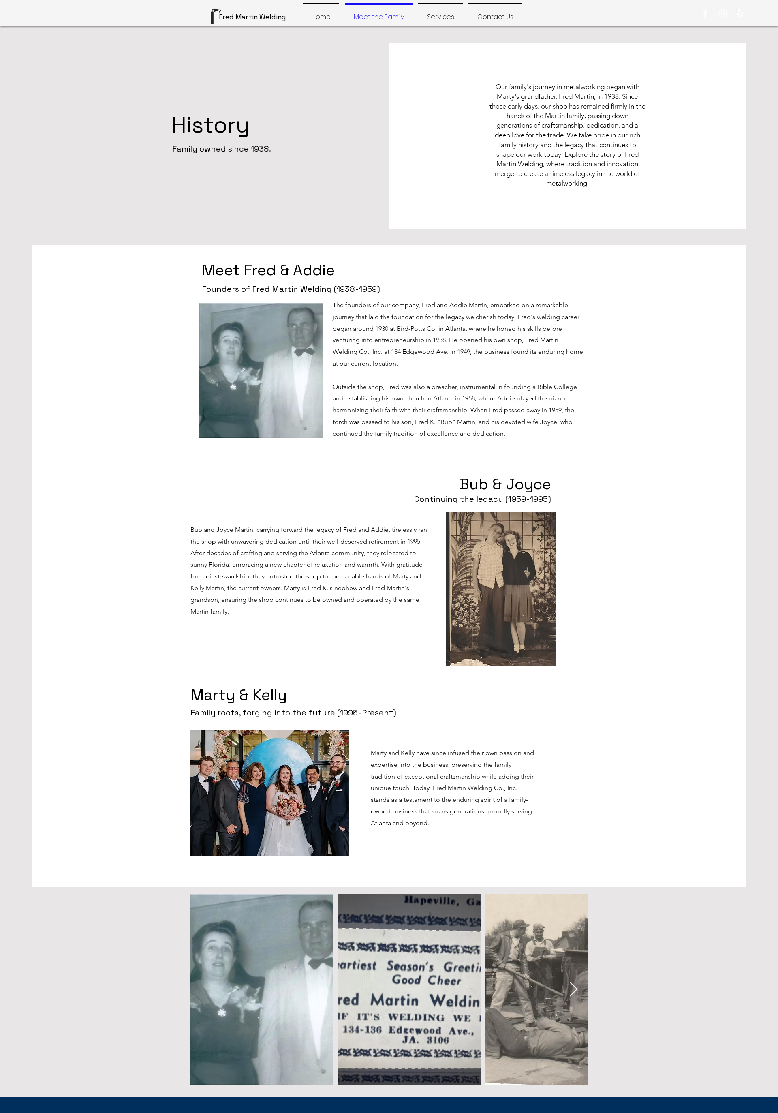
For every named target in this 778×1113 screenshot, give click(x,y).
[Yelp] (740, 13)
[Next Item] (573, 989)
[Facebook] (705, 13)
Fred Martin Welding (253, 17)
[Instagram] (722, 13)
